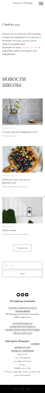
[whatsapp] (18, 294)
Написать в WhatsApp (22, 3)
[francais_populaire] (22, 294)
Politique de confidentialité (22, 351)
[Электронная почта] (26, 294)
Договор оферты (22, 311)
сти (35, 307)
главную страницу (29, 47)
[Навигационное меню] (41, 3)
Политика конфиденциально (21, 307)
